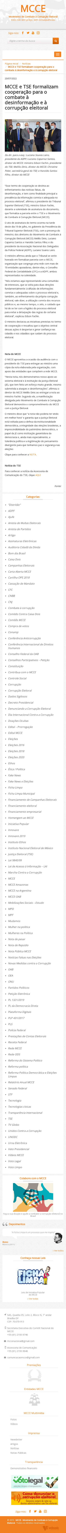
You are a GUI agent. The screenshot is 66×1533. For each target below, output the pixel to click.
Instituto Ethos (17, 842)
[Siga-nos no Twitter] (28, 33)
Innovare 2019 (16, 836)
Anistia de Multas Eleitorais (24, 523)
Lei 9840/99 (15, 860)
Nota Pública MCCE (19, 951)
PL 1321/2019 (16, 1000)
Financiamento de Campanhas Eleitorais (32, 799)
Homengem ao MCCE (20, 818)
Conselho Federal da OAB (23, 654)
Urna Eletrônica (17, 1143)
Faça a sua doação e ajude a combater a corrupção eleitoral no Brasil (33, 1214)
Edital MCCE (15, 733)
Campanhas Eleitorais (21, 565)
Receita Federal (17, 1042)
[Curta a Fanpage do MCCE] (23, 33)
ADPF (11, 511)
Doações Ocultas (18, 721)
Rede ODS (14, 1054)
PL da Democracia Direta (23, 1006)
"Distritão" (14, 505)
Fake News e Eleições (20, 781)
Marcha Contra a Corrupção (25, 872)
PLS (10, 1024)
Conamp (13, 632)
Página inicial (11, 63)
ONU (11, 981)
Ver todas (33, 1298)
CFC (10, 589)
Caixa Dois (14, 559)
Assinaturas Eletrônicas (22, 541)
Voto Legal (14, 1161)
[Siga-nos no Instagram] (38, 33)
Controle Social (17, 678)
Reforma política (18, 1066)
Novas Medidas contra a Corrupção (29, 963)
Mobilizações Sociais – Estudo (26, 903)
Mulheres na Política (20, 933)
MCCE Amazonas (18, 884)
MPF (10, 915)
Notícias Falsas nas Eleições (24, 957)
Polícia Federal (16, 1030)
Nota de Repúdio (18, 945)
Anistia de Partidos (19, 529)
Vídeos (14, 1423)
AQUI (38, 475)
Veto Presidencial (18, 1149)
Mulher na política (19, 927)
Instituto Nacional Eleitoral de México (30, 848)
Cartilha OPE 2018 (18, 577)
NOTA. (33, 454)
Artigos (14, 1443)
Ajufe (11, 517)
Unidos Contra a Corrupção (24, 1131)
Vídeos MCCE (16, 1155)
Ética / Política (16, 769)
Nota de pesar (16, 939)
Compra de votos (18, 626)
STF (10, 1094)
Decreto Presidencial (20, 702)
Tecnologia (14, 1100)
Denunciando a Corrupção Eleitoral (29, 708)
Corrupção (14, 684)
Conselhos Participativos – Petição (28, 660)
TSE (10, 1118)
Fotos (13, 1419)
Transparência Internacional (25, 1112)
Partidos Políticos (18, 987)
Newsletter (16, 1439)
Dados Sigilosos (17, 696)
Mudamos (14, 921)
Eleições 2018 (16, 751)
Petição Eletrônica (19, 994)
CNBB (11, 596)
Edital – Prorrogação (20, 727)
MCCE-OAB (14, 896)
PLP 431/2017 (16, 1018)
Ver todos (59, 1250)
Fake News (14, 775)
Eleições (13, 739)
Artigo (11, 535)
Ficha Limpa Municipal (21, 793)
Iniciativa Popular (18, 824)
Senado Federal (17, 1088)
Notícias (26, 63)
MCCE (33, 8)
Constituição (15, 666)
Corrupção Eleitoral (20, 690)
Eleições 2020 (16, 757)
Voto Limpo (15, 1167)
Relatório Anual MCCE (21, 1082)
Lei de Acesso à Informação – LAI (27, 866)
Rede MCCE (15, 1048)
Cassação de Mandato (21, 583)
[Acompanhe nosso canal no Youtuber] (33, 33)
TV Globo (13, 1125)
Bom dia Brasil (16, 553)
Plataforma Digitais (19, 1012)
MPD (11, 909)
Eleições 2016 (16, 745)
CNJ (10, 602)
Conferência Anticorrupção (24, 638)
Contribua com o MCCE (22, 672)
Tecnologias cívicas (19, 1106)
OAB (10, 969)
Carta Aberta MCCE (19, 571)
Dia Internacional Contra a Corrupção (30, 714)
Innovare (13, 830)
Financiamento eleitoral (22, 806)
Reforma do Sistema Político (25, 1060)
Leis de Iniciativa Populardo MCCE (33, 1293)
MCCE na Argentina (19, 890)
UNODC (12, 1137)
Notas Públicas (18, 1452)
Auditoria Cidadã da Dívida (24, 547)
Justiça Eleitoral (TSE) (20, 854)
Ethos (11, 763)
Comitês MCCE (16, 620)
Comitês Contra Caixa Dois (24, 614)
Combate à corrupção (21, 608)
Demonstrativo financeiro (23, 1468)
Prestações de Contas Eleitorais (27, 1036)
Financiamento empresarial (24, 811)
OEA (10, 975)
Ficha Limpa (15, 787)
